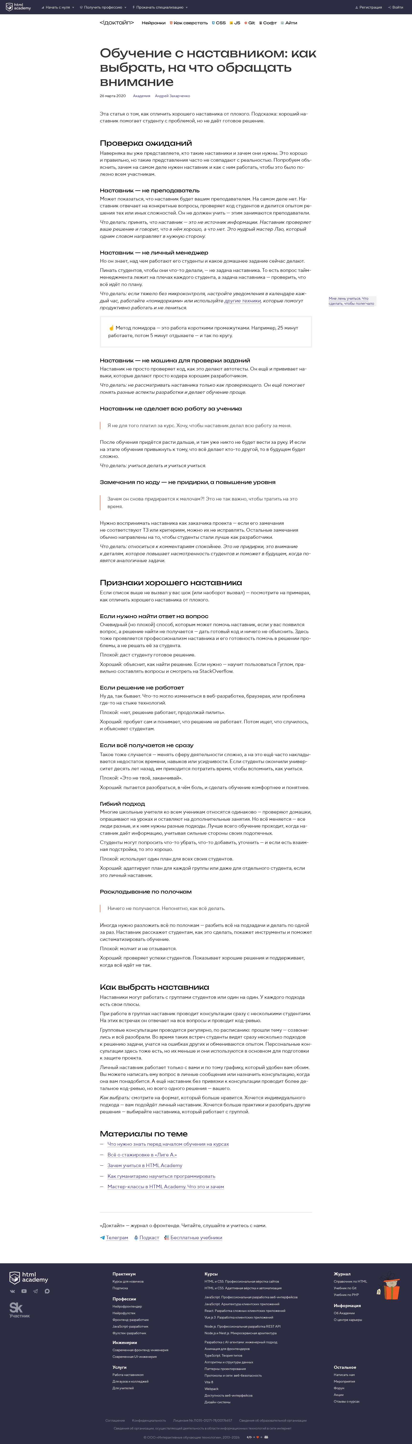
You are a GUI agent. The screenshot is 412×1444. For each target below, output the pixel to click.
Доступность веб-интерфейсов (228, 1396)
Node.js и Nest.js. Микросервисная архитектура (241, 1333)
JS (237, 22)
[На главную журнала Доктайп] (117, 22)
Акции (339, 1395)
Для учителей (123, 1388)
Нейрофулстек (124, 1313)
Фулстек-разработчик (129, 1333)
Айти (291, 22)
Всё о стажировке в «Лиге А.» (142, 1155)
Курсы (211, 1274)
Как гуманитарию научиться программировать (161, 1176)
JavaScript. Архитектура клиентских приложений (242, 1304)
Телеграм (117, 1237)
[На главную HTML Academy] (51, 1279)
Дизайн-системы (218, 1402)
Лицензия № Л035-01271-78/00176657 (202, 1421)
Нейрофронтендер (127, 1306)
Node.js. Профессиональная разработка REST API (243, 1326)
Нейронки (154, 22)
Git (251, 22)
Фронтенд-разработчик (131, 1320)
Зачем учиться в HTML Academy (145, 1165)
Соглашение (115, 1421)
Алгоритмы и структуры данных (229, 1362)
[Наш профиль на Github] (257, 1437)
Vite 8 (209, 1382)
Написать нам (344, 1375)
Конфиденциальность (149, 1421)
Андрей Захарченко (172, 96)
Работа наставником (128, 1375)
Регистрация (371, 7)
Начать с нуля (58, 7)
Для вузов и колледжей (131, 1381)
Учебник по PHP (346, 1295)
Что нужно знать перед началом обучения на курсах (168, 1144)
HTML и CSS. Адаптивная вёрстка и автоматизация (243, 1288)
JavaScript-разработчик (130, 1326)
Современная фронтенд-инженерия (140, 1350)
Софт (270, 22)
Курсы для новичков (128, 1281)
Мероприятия (344, 1381)
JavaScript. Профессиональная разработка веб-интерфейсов (251, 1297)
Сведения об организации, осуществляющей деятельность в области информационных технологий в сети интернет (202, 1428)
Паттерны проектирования (225, 1369)
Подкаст (149, 1237)
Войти (397, 7)
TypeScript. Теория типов (223, 1356)
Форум (339, 1388)
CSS (221, 22)
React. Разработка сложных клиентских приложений (245, 1311)
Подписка (120, 1288)
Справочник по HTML (350, 1281)
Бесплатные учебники (196, 1237)
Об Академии (344, 1313)
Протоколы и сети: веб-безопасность (233, 1376)
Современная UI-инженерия (135, 1357)
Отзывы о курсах (347, 1401)
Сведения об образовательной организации (273, 1421)
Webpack (211, 1389)
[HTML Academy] (18, 7)
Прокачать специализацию (159, 7)
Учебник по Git (345, 1288)
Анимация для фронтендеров (227, 1349)
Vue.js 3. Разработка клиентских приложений (239, 1317)
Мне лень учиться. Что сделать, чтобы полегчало (351, 301)
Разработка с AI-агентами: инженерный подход (241, 1342)
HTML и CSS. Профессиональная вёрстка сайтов (242, 1281)
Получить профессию (103, 7)
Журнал (342, 1274)
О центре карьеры (348, 1320)
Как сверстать (191, 22)
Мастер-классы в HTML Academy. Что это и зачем (166, 1187)
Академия (141, 96)
